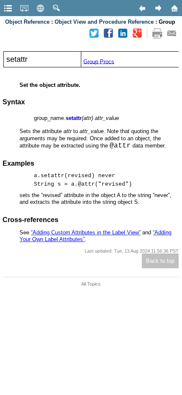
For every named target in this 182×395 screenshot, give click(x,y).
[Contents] (8, 8)
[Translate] (40, 8)
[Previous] (142, 8)
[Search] (56, 8)
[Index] (24, 8)
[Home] (174, 8)
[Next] (158, 8)
